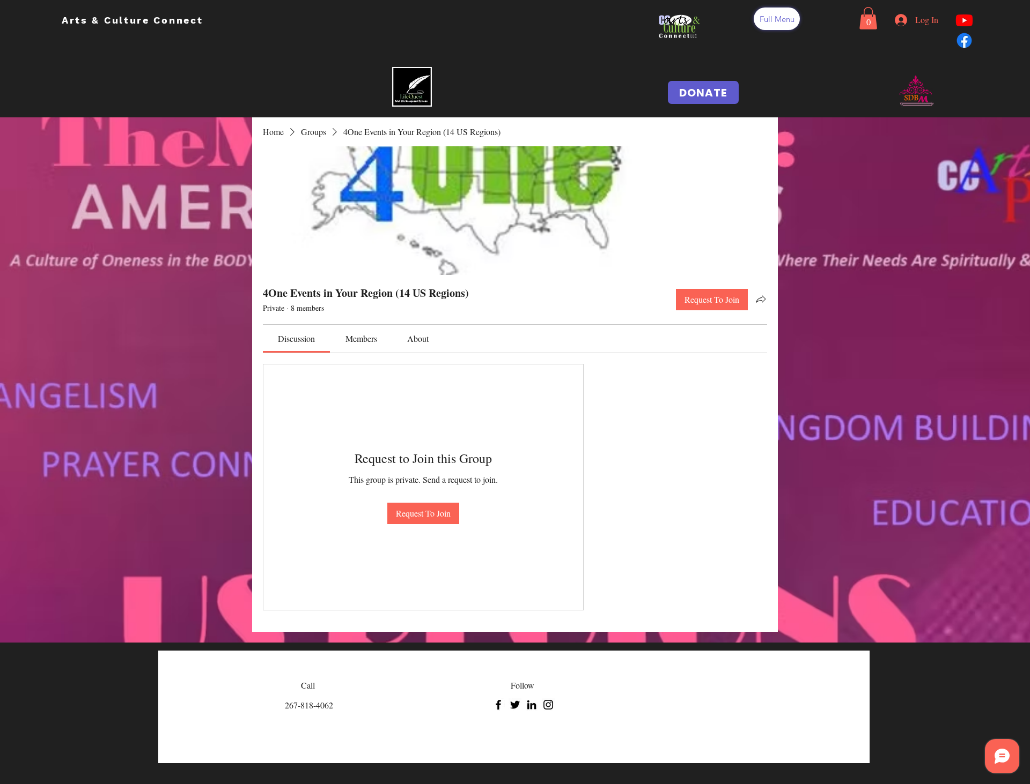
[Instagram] (548, 704)
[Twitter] (515, 704)
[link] (296, 338)
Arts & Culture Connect (134, 20)
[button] (777, 19)
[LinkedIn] (531, 704)
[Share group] (760, 299)
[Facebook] (498, 704)
